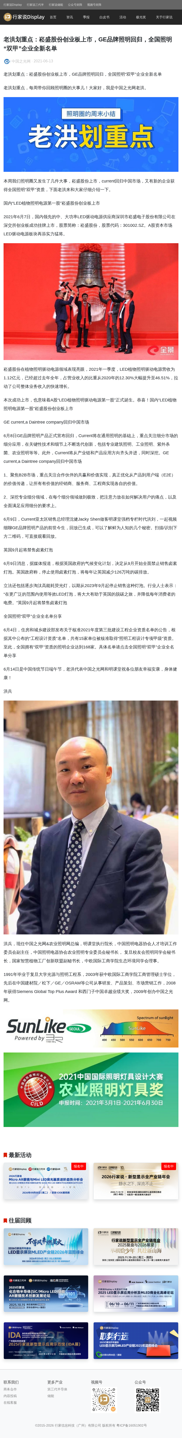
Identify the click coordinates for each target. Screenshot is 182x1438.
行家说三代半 (35, 4)
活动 (122, 17)
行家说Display (13, 4)
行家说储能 (56, 4)
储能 (50, 1396)
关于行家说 (164, 17)
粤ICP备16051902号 (131, 1425)
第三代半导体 (57, 1389)
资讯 (69, 17)
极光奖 (141, 17)
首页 (53, 17)
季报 (86, 17)
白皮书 (104, 17)
